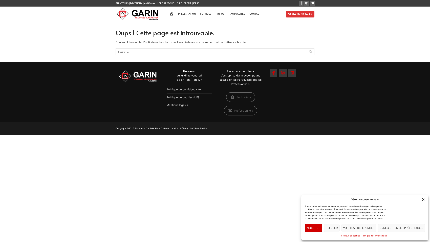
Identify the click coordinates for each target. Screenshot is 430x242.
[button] (423, 199)
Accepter (313, 228)
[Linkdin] (312, 3)
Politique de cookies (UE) (183, 97)
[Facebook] (301, 3)
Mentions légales (177, 105)
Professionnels (243, 110)
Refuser (332, 228)
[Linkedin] (292, 73)
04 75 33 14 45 (302, 14)
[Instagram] (306, 3)
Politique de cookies (350, 235)
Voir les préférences (358, 228)
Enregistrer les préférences (401, 228)
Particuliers (243, 97)
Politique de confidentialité (374, 235)
